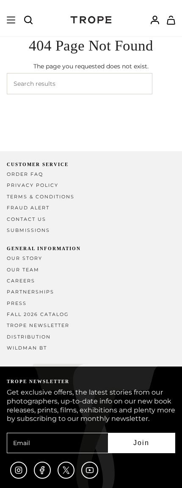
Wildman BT (27, 348)
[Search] (163, 83)
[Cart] (171, 20)
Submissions (28, 230)
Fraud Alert (28, 208)
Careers (21, 281)
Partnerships (30, 292)
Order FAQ (25, 174)
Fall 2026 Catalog (38, 314)
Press (17, 303)
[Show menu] (11, 20)
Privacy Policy (32, 185)
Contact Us (26, 219)
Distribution (29, 337)
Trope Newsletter (38, 325)
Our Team (23, 270)
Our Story (24, 258)
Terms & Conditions (40, 197)
